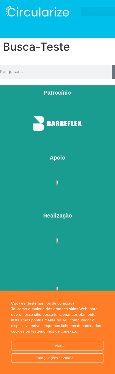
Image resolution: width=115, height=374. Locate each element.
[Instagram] (52, 27)
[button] (98, 11)
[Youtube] (63, 27)
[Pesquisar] (113, 72)
